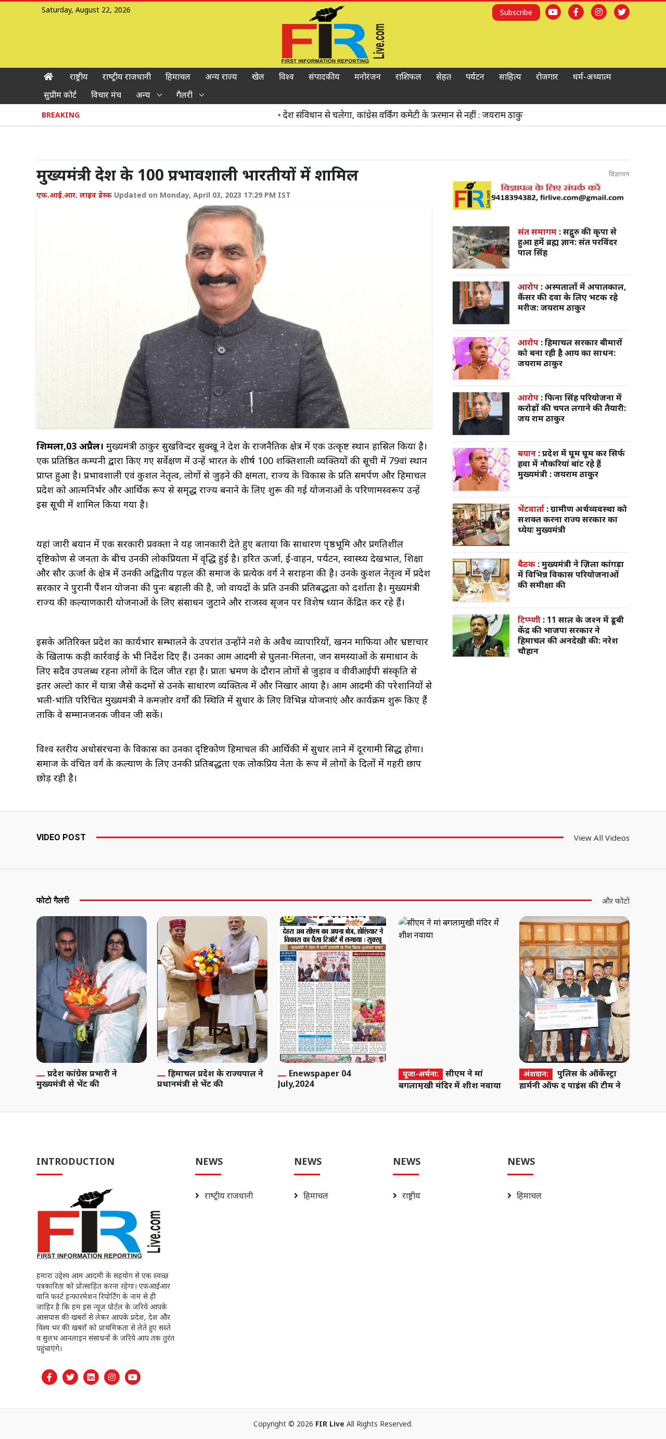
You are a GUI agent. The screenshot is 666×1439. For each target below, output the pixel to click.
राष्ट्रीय (79, 76)
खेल (258, 76)
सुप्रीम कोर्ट (60, 94)
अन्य (143, 94)
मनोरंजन (367, 76)
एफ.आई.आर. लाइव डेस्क (74, 195)
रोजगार (547, 76)
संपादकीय (324, 76)
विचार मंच (106, 94)
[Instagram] (599, 12)
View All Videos (602, 837)
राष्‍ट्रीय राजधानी (127, 76)
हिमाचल (177, 76)
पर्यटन (475, 76)
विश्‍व (286, 76)
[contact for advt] (541, 195)
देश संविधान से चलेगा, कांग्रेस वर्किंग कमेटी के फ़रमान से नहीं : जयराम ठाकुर (384, 115)
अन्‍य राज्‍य (221, 76)
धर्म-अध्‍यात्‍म (592, 76)
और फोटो (616, 900)
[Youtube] (553, 12)
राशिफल (408, 76)
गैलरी (184, 94)
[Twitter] (622, 12)
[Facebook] (576, 12)
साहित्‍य (510, 76)
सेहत (443, 76)
